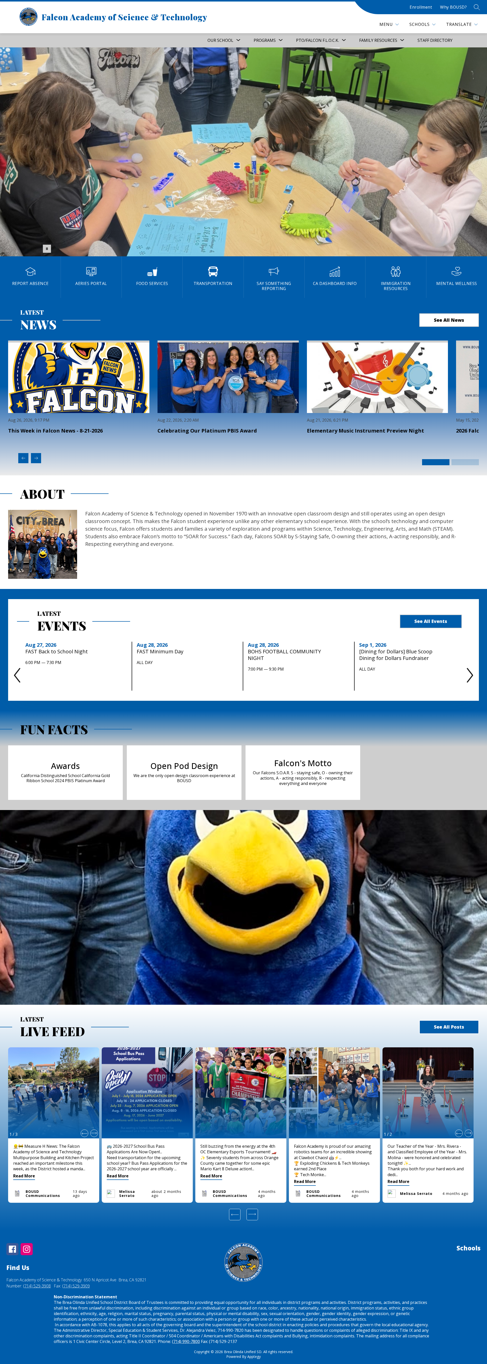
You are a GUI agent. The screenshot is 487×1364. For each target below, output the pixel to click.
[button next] (94, 1133)
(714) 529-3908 (37, 1286)
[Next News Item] (36, 458)
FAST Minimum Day (161, 651)
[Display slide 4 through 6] (465, 462)
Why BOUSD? (453, 7)
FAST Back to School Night (58, 651)
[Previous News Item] (23, 458)
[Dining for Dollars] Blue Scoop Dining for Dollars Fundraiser (395, 654)
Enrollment (421, 7)
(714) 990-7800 (186, 1341)
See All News (449, 320)
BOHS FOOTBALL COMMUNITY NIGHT (284, 654)
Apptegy (254, 1356)
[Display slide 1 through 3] (435, 462)
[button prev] (84, 1133)
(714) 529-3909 (76, 1286)
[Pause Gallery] (47, 249)
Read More (24, 1176)
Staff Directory (435, 40)
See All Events (430, 621)
